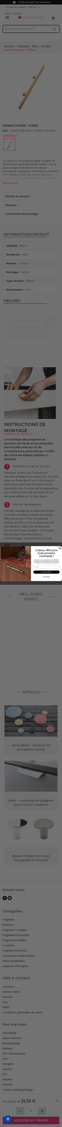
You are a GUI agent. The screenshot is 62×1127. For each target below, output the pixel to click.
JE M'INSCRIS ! (46, 572)
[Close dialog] (60, 548)
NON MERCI (46, 576)
